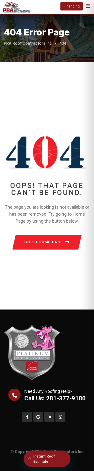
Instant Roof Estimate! (44, 459)
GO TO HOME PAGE (43, 242)
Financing (71, 6)
